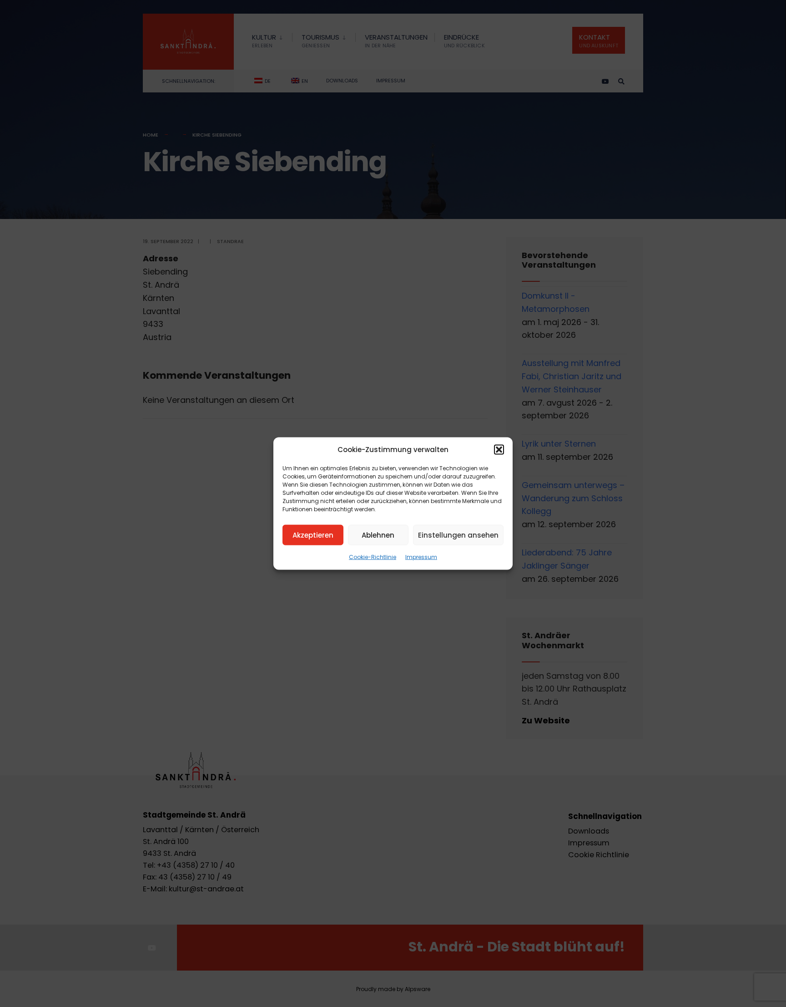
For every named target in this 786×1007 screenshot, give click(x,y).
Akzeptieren (312, 534)
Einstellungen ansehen (458, 534)
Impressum (421, 557)
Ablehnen (378, 534)
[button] (499, 449)
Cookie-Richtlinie (372, 557)
